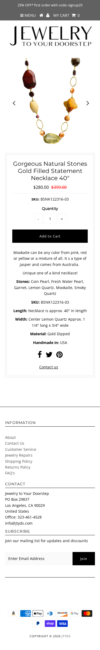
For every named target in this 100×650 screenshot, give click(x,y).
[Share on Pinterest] (59, 355)
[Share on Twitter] (49, 355)
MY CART (66, 15)
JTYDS (66, 636)
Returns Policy (17, 467)
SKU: (35, 199)
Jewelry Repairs (19, 455)
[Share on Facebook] (40, 355)
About (10, 437)
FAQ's (10, 472)
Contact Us (14, 443)
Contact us (48, 366)
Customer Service (20, 449)
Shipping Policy (18, 461)
